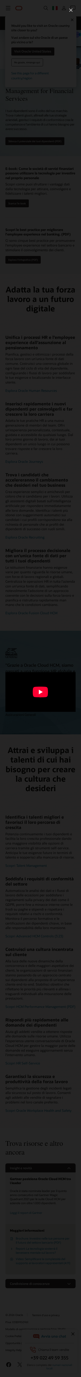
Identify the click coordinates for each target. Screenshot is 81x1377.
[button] (71, 10)
